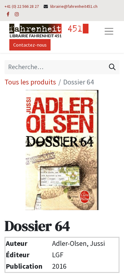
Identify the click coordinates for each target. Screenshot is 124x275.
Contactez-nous (30, 45)
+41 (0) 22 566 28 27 (22, 6)
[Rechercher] (112, 67)
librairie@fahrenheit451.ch (74, 6)
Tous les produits (30, 82)
